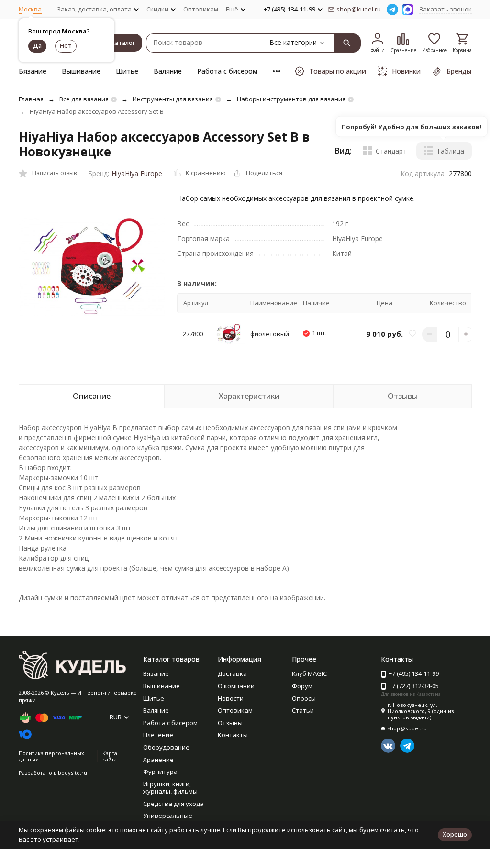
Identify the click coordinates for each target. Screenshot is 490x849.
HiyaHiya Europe (136, 173)
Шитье (127, 71)
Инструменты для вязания (173, 99)
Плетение (158, 734)
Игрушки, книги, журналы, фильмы (170, 788)
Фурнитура (160, 771)
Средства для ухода (173, 803)
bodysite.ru (72, 772)
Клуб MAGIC (309, 673)
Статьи (303, 710)
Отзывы (230, 722)
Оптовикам (200, 9)
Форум (302, 686)
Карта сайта (109, 756)
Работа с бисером (227, 71)
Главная (31, 99)
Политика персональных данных (51, 756)
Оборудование (166, 747)
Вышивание (81, 71)
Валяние (168, 71)
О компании (236, 686)
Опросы (304, 698)
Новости (231, 698)
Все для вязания (84, 99)
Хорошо (455, 834)
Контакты (233, 734)
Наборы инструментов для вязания (291, 99)
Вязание (32, 71)
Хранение (158, 759)
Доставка (232, 673)
